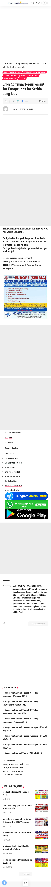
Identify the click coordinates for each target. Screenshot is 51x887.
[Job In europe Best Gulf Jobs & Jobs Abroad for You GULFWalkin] (19, 3)
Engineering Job (11, 75)
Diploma (41, 72)
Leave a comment (40, 624)
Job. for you (28, 603)
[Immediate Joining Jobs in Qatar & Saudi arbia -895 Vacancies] (41, 822)
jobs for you (39, 603)
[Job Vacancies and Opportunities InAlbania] (41, 862)
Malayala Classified (12, 774)
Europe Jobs (9, 453)
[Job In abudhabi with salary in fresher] (41, 794)
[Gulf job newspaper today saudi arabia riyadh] (41, 808)
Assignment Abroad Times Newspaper (29, 589)
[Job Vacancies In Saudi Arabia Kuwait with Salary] (41, 849)
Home (5, 63)
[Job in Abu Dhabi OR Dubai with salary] (41, 835)
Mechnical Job (10, 78)
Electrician (9, 443)
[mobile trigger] (5, 3)
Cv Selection (29, 72)
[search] (33, 3)
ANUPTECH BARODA (13, 771)
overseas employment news (35, 606)
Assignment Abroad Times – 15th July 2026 (23, 753)
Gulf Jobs (8, 438)
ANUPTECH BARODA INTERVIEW (27, 586)
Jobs (36, 75)
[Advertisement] (25, 32)
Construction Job (12, 72)
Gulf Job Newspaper (13, 432)
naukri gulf (17, 606)
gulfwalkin (17, 603)
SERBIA (22, 78)
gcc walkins (40, 595)
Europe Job (26, 75)
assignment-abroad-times (16, 764)
